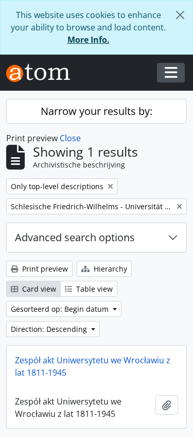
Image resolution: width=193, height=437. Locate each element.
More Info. (88, 39)
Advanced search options (75, 237)
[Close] (180, 15)
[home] (42, 73)
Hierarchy (109, 269)
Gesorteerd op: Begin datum (61, 309)
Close (70, 138)
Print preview (44, 269)
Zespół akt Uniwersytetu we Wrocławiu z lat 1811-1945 (92, 366)
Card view (38, 289)
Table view (93, 289)
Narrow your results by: (96, 111)
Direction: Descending (50, 329)
